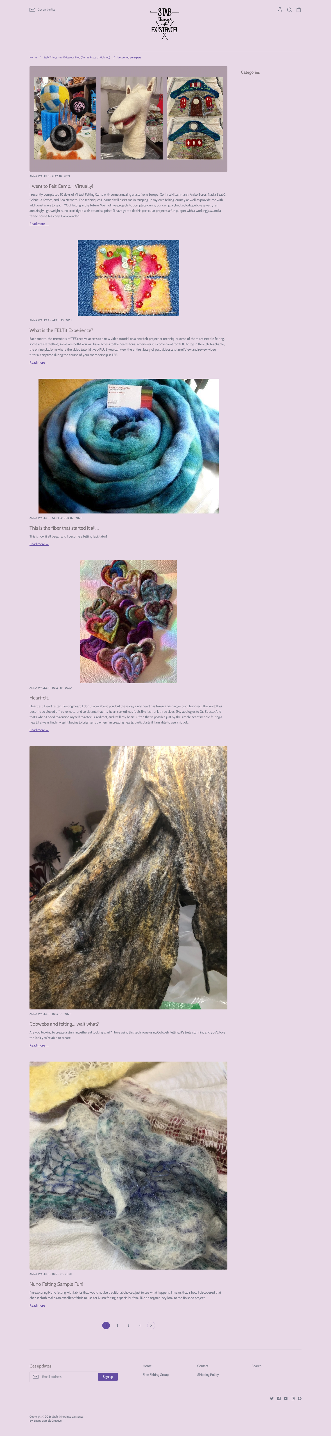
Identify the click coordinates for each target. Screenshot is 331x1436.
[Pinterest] (298, 1398)
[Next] (151, 1326)
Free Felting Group (156, 1375)
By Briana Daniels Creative (45, 1420)
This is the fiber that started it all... (64, 528)
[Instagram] (291, 1398)
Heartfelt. (39, 698)
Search (256, 1366)
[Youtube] (284, 1398)
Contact (202, 1366)
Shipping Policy (208, 1375)
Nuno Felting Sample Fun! (56, 1284)
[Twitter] (270, 1398)
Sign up (108, 1377)
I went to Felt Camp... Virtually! (61, 186)
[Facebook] (277, 1398)
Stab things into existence (68, 1416)
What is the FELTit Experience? (61, 330)
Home (147, 1366)
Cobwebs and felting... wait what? (64, 1024)
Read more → (39, 224)
